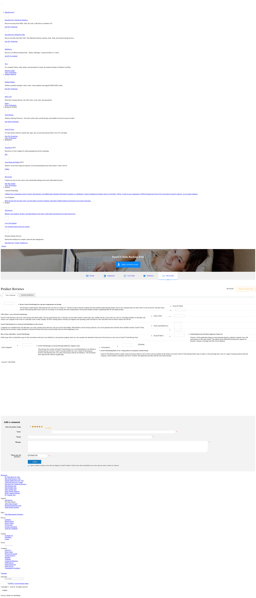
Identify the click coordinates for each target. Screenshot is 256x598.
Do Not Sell (8, 525)
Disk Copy (8, 96)
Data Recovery (9, 12)
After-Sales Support (11, 504)
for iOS (7, 56)
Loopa (7, 539)
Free (6, 27)
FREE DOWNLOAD (129, 264)
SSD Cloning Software (12, 491)
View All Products (10, 72)
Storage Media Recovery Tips (14, 480)
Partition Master (10, 82)
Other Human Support (12, 507)
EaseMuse (8, 537)
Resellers (7, 557)
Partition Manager (10, 74)
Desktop (7, 70)
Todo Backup (9, 115)
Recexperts (8, 177)
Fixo (6, 64)
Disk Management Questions (14, 514)
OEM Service (9, 563)
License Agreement (11, 527)
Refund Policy (9, 521)
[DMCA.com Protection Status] (18, 583)
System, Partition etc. (21, 243)
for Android (13, 56)
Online (12, 70)
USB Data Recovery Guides (14, 482)
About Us (8, 550)
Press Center (9, 552)
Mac (9, 183)
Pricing (4, 246)
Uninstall (7, 519)
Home (7, 103)
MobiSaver (8, 49)
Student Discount (10, 564)
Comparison (111, 276)
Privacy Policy (9, 523)
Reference (150, 276)
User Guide (131, 276)
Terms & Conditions (11, 528)
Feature (92, 276)
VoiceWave (8, 147)
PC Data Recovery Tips (12, 477)
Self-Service (8, 500)
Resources (4, 475)
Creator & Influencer (11, 561)
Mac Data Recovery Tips (13, 479)
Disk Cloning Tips (10, 489)
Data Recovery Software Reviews (15, 484)
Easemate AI (9, 535)
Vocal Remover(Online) (12, 162)
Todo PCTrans (9, 129)
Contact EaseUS (10, 555)
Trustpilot (4, 573)
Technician (14, 27)
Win (6, 154)
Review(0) (170, 276)
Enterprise (15, 121)
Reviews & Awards (11, 554)
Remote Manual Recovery (13, 505)
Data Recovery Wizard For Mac (15, 34)
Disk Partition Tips (11, 488)
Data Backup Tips (10, 486)
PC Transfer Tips (10, 495)
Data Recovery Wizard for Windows (16, 20)
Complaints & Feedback (12, 568)
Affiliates (8, 559)
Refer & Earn (9, 566)
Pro (9, 27)
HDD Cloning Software (12, 493)
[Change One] (32, 455)
